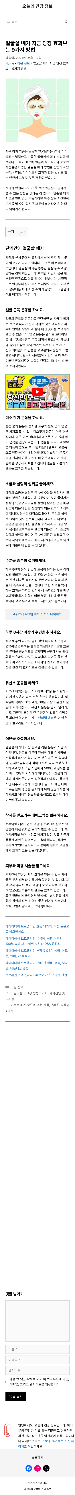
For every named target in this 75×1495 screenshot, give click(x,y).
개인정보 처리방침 (37, 1482)
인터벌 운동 (46, 718)
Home (9, 63)
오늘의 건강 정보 (37, 6)
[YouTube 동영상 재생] (37, 392)
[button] (66, 22)
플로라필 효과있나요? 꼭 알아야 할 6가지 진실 (36, 975)
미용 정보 (23, 63)
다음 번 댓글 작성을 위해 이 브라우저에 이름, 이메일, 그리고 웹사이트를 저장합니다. (39, 1381)
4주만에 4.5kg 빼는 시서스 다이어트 (37, 614)
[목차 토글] (20, 232)
